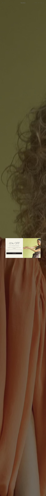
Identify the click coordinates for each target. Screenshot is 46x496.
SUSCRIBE (14, 253)
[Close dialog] (39, 239)
